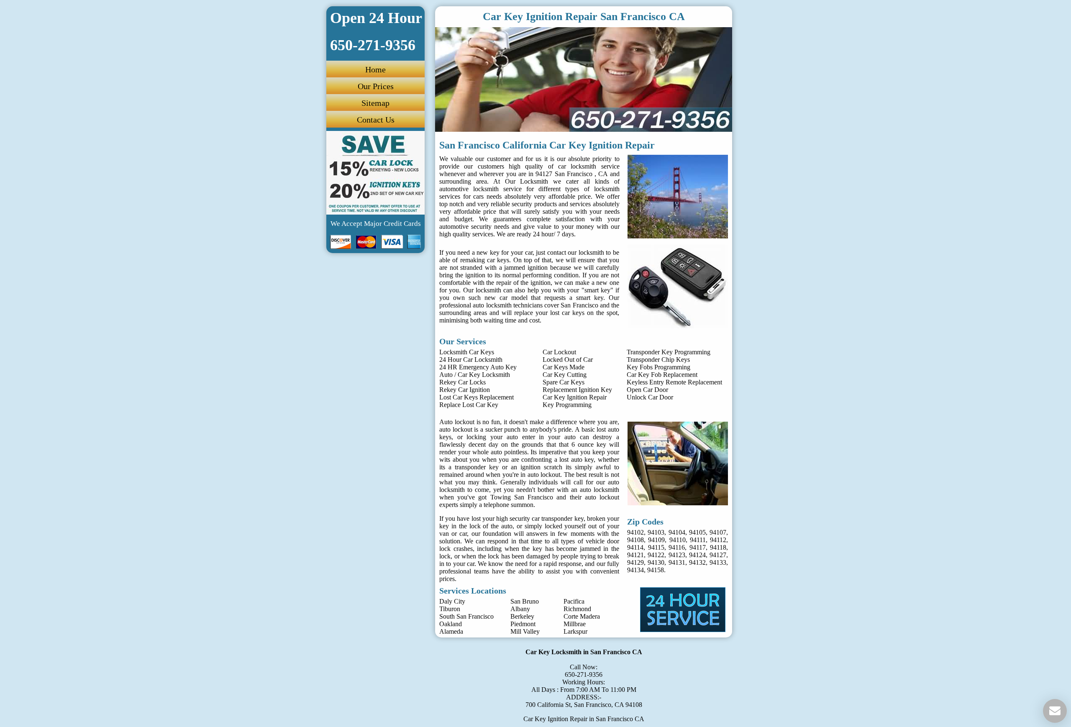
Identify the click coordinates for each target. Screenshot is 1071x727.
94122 (656, 554)
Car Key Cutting (565, 374)
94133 (718, 562)
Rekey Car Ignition (464, 389)
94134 (635, 569)
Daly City (452, 601)
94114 (635, 547)
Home (375, 69)
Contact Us (376, 119)
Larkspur (575, 631)
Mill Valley (525, 631)
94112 (718, 539)
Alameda (451, 631)
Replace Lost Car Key (468, 404)
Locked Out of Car (568, 359)
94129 (635, 562)
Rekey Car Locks (462, 382)
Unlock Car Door (650, 397)
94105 (697, 532)
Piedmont (523, 623)
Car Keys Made (563, 367)
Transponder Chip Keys (658, 359)
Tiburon (449, 608)
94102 (635, 532)
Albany (520, 608)
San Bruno (524, 601)
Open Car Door (647, 389)
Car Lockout (559, 352)
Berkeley (522, 616)
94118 (718, 547)
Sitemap (375, 103)
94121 (635, 554)
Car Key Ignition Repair (575, 397)
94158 (655, 569)
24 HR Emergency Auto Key (478, 367)
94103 (656, 532)
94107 (718, 532)
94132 (697, 562)
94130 (656, 562)
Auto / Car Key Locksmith (474, 374)
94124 (697, 554)
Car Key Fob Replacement (662, 374)
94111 (698, 539)
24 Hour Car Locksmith (470, 359)
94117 (697, 547)
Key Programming (567, 404)
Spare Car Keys (563, 382)
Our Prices (376, 86)
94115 (656, 547)
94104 (677, 532)
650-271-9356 (583, 674)
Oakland (450, 623)
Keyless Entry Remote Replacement (674, 382)
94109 (656, 539)
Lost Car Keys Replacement (476, 397)
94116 (677, 547)
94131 (677, 562)
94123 (677, 554)
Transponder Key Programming (668, 352)
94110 (677, 539)
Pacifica (574, 601)
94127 (718, 554)
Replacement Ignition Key (577, 389)
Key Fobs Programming (658, 367)
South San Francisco (466, 616)
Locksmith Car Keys (466, 352)
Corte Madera (582, 616)
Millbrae (575, 623)
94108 (635, 539)
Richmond (577, 608)
